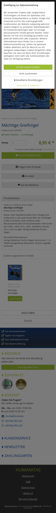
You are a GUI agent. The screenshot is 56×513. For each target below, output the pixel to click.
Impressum (34, 85)
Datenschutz (22, 85)
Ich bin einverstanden (28, 67)
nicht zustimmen (30, 73)
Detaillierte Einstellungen (29, 80)
